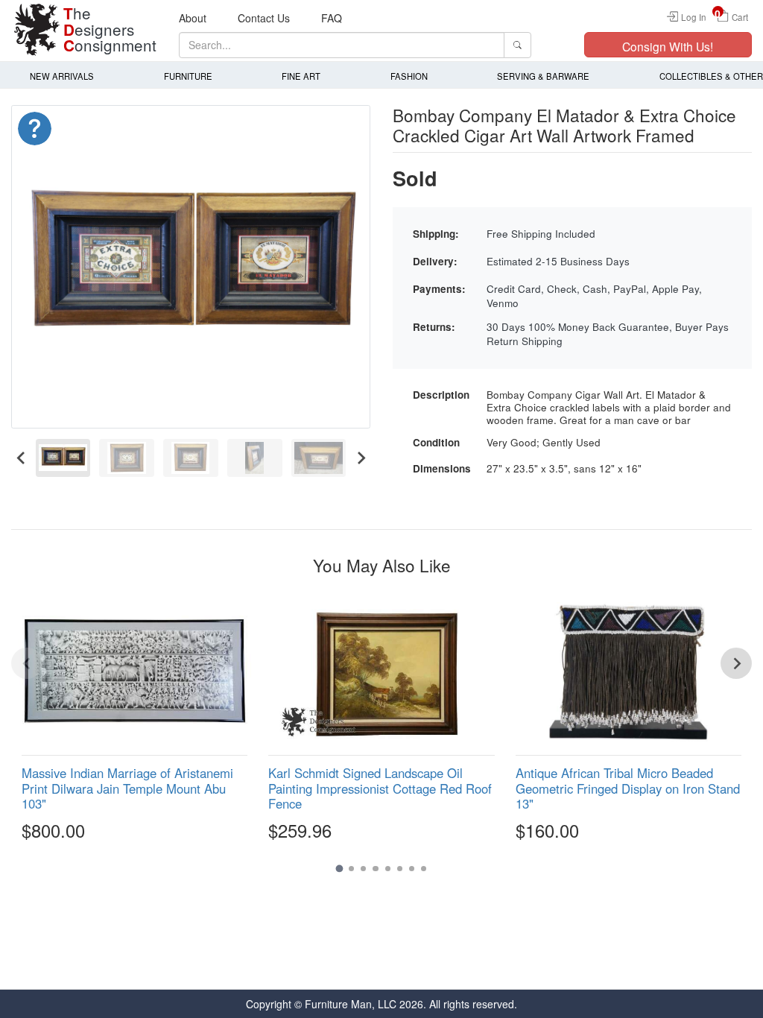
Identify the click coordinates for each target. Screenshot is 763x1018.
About (192, 17)
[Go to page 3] (363, 868)
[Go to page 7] (411, 868)
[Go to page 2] (351, 868)
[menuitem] (63, 458)
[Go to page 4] (375, 868)
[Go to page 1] (339, 868)
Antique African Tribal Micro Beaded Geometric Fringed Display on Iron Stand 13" (628, 788)
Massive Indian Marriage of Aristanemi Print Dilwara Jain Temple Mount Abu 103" (127, 788)
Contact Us (264, 17)
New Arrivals (62, 76)
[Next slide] (360, 458)
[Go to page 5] (387, 868)
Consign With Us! (667, 46)
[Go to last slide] (21, 458)
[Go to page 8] (423, 868)
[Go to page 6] (399, 868)
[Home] (37, 30)
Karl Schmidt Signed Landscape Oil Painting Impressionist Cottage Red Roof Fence (380, 788)
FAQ (331, 17)
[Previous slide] (26, 663)
